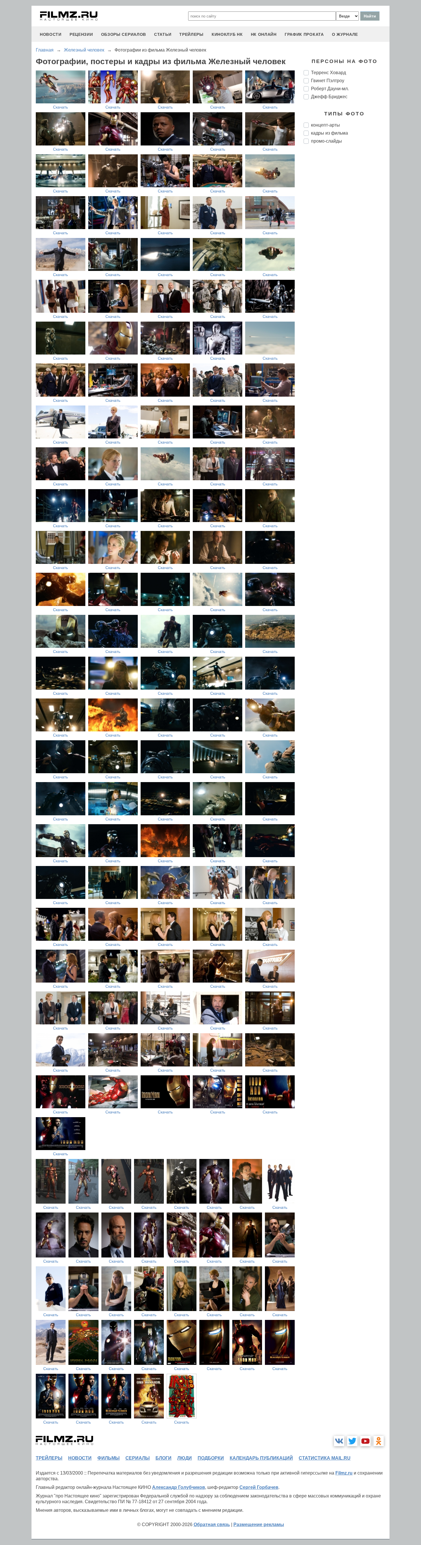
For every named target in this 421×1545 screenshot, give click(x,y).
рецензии (81, 34)
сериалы (137, 1458)
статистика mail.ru (325, 1458)
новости (51, 34)
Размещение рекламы (258, 1524)
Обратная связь (212, 1524)
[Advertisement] (346, 244)
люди (184, 1458)
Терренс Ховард (328, 72)
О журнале (345, 34)
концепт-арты (325, 125)
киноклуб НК (227, 34)
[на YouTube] (365, 1441)
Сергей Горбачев (258, 1487)
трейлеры (191, 34)
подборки (211, 1458)
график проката (304, 34)
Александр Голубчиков (178, 1487)
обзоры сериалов (123, 34)
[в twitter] (352, 1441)
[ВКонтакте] (339, 1441)
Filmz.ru (344, 1473)
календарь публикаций (261, 1458)
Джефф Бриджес (329, 96)
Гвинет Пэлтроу (327, 80)
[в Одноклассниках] (378, 1441)
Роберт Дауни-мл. (330, 88)
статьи (162, 34)
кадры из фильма (329, 133)
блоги (164, 1458)
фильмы (108, 1458)
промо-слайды (326, 141)
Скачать (60, 107)
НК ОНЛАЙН (264, 34)
